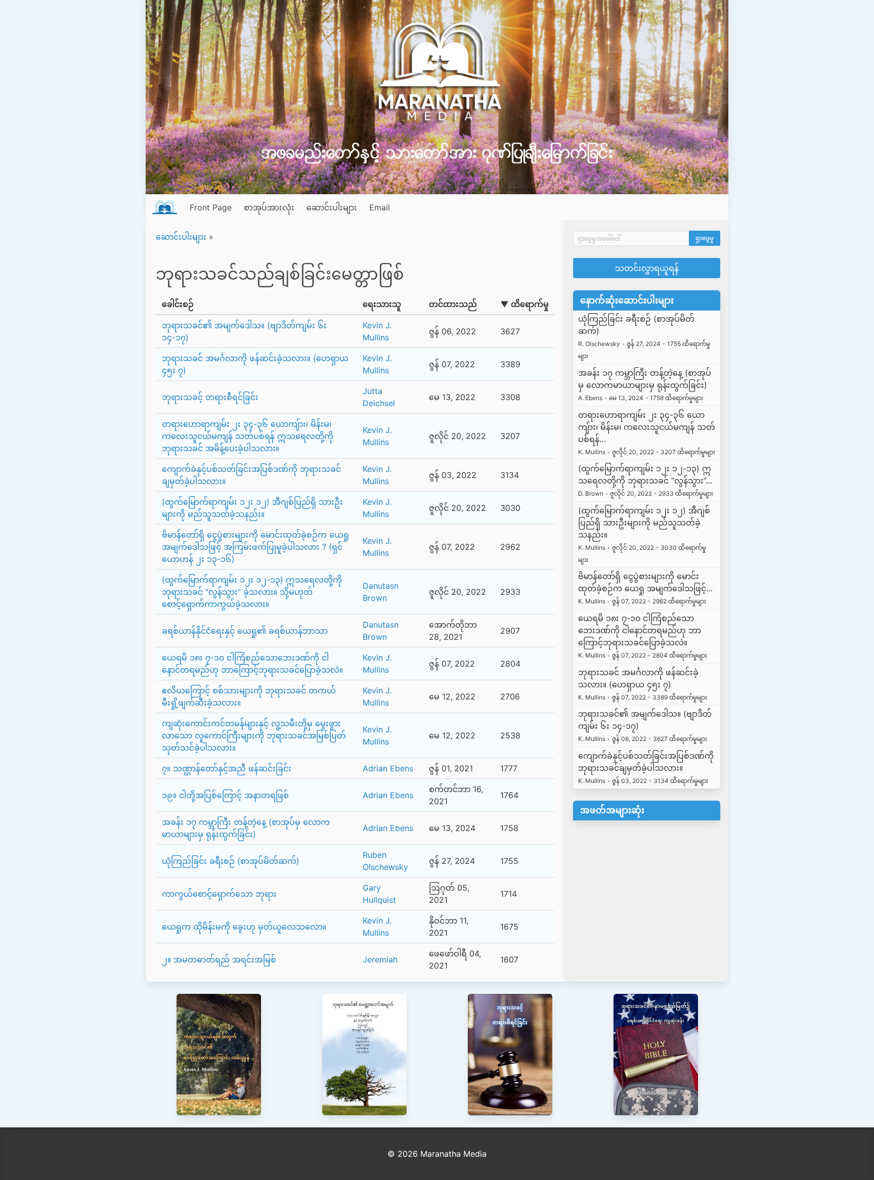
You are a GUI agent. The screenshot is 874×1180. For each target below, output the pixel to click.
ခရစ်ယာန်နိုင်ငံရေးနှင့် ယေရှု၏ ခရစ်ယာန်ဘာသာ (245, 631)
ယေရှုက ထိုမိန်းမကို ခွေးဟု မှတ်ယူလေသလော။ (244, 927)
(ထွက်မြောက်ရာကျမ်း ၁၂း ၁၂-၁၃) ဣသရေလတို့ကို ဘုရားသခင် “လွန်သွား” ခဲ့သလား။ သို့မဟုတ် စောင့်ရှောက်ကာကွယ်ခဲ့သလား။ (252, 592)
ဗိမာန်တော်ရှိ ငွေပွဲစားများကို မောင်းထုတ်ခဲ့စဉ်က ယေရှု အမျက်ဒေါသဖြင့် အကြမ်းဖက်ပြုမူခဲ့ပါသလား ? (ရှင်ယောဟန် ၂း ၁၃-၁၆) (255, 547)
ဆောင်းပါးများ (332, 207)
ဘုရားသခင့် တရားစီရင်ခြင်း (210, 397)
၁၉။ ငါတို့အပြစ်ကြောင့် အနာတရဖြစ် (225, 795)
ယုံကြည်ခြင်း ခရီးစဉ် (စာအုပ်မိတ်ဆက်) (230, 861)
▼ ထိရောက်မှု (524, 304)
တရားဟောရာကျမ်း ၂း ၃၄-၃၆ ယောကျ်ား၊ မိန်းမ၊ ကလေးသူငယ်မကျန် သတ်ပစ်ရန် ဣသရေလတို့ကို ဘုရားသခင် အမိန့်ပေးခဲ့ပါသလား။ (247, 436)
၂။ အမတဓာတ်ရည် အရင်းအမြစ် (219, 959)
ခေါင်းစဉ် (178, 304)
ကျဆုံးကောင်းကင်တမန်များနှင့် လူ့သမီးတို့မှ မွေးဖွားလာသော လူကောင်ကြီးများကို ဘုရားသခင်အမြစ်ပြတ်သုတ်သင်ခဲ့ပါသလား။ (254, 735)
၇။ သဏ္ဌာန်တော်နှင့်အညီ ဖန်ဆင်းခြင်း (226, 768)
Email (379, 207)
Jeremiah (380, 959)
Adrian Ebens (388, 768)
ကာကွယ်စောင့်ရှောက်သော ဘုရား (219, 894)
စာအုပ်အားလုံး (269, 207)
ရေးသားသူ (382, 304)
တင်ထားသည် (453, 304)
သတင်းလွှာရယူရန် (647, 268)
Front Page (211, 207)
